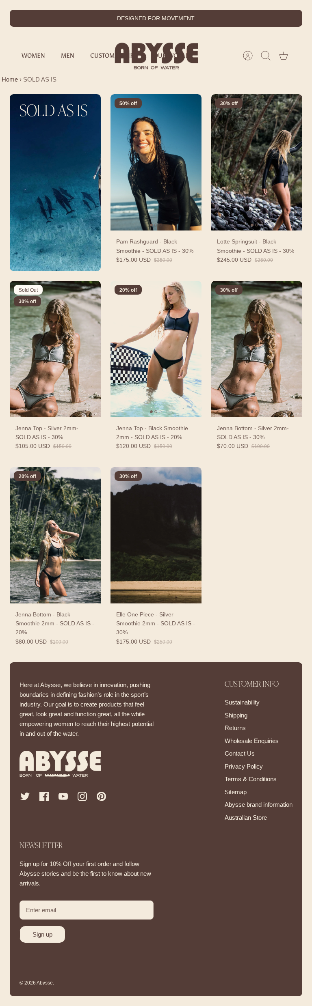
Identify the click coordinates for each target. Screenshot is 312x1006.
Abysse (45, 983)
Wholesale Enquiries (252, 740)
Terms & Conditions (251, 779)
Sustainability (242, 702)
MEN (67, 55)
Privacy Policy (244, 766)
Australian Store (246, 817)
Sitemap (236, 791)
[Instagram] (82, 796)
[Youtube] (63, 796)
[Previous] (94, 18)
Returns (235, 727)
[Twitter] (25, 796)
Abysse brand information (258, 804)
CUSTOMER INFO (114, 55)
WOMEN (33, 55)
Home (9, 79)
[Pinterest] (101, 796)
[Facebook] (44, 796)
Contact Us (240, 753)
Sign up (42, 934)
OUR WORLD (172, 55)
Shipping (236, 715)
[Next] (218, 18)
